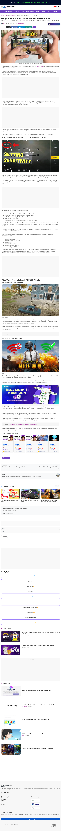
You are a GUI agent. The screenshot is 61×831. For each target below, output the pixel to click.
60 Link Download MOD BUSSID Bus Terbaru (29, 501)
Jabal (4, 23)
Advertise (3, 804)
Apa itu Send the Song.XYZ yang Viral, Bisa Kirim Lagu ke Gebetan (38, 704)
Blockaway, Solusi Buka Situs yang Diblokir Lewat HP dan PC (37, 690)
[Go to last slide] (56, 486)
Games (6, 15)
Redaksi (2, 800)
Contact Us (3, 803)
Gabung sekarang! (30, 819)
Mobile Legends (12, 15)
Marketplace (3, 799)
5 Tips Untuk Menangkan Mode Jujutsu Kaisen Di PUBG (23, 424)
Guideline (54, 824)
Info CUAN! (30, 2)
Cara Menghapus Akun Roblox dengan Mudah (10, 501)
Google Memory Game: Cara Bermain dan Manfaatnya (35, 719)
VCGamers (15, 824)
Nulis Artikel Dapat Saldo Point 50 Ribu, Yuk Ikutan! (37, 645)
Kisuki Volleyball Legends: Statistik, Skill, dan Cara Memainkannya (49, 501)
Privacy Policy (53, 826)
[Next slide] (58, 486)
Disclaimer (54, 825)
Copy (34, 27)
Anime (23, 735)
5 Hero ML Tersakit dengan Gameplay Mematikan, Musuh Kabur (37, 748)
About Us (3, 801)
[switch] (59, 7)
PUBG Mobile (39, 66)
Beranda (2, 15)
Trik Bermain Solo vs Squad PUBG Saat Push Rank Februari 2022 (25, 334)
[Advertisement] (30, 87)
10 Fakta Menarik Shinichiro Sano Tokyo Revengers (34, 733)
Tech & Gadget (24, 691)
